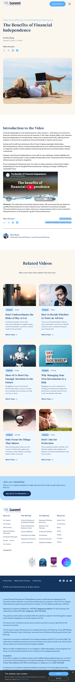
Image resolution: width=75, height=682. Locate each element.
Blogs (59, 527)
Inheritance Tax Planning (44, 527)
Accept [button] (58, 673)
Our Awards (7, 544)
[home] (12, 3)
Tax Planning (43, 535)
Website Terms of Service (22, 581)
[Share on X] (8, 50)
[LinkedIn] (63, 581)
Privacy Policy (7, 581)
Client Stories (7, 527)
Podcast (59, 538)
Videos (59, 542)
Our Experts (7, 520)
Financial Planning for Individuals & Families (28, 521)
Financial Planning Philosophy (8, 532)
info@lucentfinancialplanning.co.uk (50, 658)
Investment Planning (45, 531)
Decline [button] (58, 678)
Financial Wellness (27, 531)
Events (59, 531)
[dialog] (37, 676)
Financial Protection (45, 539)
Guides (59, 535)
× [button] (73, 672)
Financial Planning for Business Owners (28, 527)
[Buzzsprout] (67, 581)
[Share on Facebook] (17, 50)
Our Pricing (6, 524)
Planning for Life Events (28, 539)
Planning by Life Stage (28, 535)
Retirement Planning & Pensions (45, 521)
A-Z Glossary (61, 524)
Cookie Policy (37, 581)
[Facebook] (60, 581)
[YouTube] (71, 581)
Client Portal (61, 520)
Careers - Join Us (8, 540)
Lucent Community (27, 542)
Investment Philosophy (10, 537)
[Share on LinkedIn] (13, 50)
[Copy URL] (4, 50)
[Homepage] (37, 510)
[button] (69, 4)
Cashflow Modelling (45, 542)
